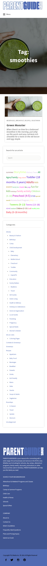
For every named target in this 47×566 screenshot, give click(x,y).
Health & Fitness (8, 498)
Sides (11, 386)
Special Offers (7, 506)
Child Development (16, 248)
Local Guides (14, 315)
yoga (29, 187)
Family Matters (14, 283)
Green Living (13, 299)
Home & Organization (17, 311)
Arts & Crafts (10, 335)
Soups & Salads (15, 394)
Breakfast (20, 120)
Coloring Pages (15, 339)
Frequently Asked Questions (12, 530)
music (21, 187)
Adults (30, 182)
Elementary (14, 255)
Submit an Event (8, 538)
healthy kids (36, 208)
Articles (8, 232)
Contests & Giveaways (13, 343)
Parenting (13, 319)
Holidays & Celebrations (17, 307)
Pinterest (24, 559)
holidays (14, 191)
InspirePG (14, 275)
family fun (15, 187)
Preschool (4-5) (21, 195)
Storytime (20, 172)
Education (13, 279)
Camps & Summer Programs (12, 490)
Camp (11, 244)
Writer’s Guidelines (9, 526)
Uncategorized (11, 422)
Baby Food (13, 358)
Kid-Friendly (13, 378)
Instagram (18, 559)
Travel (13, 291)
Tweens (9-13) (17, 204)
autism (13, 208)
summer (9, 172)
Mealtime (14, 287)
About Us (6, 518)
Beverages (11, 120)
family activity (24, 191)
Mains (11, 382)
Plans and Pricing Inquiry (11, 534)
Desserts (12, 370)
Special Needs (14, 327)
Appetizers (13, 354)
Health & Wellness (15, 303)
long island (22, 177)
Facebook (6, 559)
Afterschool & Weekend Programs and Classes (18, 482)
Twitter (11, 559)
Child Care (6, 494)
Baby (12, 251)
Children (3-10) (21, 208)
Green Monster (16, 125)
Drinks (11, 374)
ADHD (8, 208)
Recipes (28, 120)
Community (13, 271)
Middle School (15, 259)
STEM (33, 196)
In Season (13, 406)
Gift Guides (13, 295)
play (31, 200)
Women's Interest (15, 331)
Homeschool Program (20, 200)
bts (26, 187)
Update (12, 414)
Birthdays (13, 240)
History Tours (31, 172)
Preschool (14, 263)
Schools (5, 502)
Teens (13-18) (33, 204)
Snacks (12, 390)
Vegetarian (35, 120)
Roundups (9, 402)
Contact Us (6, 522)
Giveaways (9, 347)
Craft (29, 208)
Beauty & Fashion (15, 236)
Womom (12, 418)
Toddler (13, 267)
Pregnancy (13, 323)
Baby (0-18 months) (16, 212)
